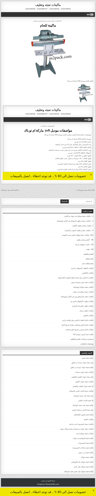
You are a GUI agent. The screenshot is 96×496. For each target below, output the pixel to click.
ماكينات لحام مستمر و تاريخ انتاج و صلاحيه (46, 21)
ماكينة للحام (48, 25)
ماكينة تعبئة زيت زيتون (85, 452)
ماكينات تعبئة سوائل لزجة (84, 433)
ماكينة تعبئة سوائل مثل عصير (83, 467)
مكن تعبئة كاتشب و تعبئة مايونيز (82, 410)
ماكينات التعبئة (88, 419)
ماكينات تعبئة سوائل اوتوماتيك (83, 287)
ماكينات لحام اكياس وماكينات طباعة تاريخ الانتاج (77, 325)
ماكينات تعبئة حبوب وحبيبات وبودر (82, 282)
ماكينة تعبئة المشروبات (85, 443)
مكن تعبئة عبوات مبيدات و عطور (82, 363)
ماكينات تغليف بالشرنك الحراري (82, 306)
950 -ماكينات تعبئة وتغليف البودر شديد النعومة (77, 235)
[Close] (93, 490)
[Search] (93, 14)
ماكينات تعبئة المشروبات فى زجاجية (81, 424)
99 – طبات (89, 249)
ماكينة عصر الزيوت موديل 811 (83, 334)
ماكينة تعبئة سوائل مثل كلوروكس (82, 462)
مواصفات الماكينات (86, 344)
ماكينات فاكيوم (88, 315)
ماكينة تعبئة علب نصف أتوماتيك (82, 405)
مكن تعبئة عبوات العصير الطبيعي (82, 377)
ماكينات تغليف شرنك (86, 311)
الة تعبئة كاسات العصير (85, 400)
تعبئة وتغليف (89, 259)
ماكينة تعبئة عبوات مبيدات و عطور (81, 367)
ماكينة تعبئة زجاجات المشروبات (82, 448)
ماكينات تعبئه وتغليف (48, 5)
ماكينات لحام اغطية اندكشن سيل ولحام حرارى (77, 320)
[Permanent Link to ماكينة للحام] (48, 53)
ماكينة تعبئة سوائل (87, 457)
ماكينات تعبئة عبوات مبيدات (84, 372)
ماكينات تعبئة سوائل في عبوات (83, 292)
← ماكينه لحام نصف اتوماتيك (10, 190)
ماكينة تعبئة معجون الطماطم (83, 415)
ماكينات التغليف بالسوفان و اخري (82, 268)
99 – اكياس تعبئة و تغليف (84, 240)
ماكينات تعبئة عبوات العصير (84, 382)
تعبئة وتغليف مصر (87, 263)
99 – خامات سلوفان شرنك (84, 244)
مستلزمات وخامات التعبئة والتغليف (81, 339)
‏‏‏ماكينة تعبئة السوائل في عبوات (83, 438)
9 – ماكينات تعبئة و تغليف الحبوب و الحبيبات (78, 230)
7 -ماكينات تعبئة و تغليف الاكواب (82, 226)
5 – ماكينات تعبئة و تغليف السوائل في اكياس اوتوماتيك (75, 221)
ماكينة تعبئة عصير (87, 358)
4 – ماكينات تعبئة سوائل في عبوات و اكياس (78, 216)
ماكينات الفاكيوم (87, 273)
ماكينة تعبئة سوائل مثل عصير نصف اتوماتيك (78, 471)
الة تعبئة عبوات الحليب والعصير (83, 386)
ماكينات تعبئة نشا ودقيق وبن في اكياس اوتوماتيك (77, 297)
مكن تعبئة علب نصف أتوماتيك (83, 396)
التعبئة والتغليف (88, 254)
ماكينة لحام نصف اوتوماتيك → (85, 190)
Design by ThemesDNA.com (48, 484)
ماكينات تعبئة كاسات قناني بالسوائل (81, 391)
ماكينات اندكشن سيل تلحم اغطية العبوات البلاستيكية (75, 278)
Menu (88, 14)
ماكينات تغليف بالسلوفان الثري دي (81, 301)
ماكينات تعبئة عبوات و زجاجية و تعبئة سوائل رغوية (76, 429)
